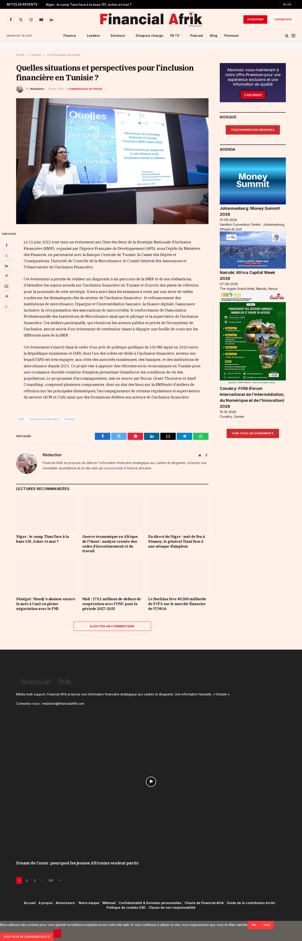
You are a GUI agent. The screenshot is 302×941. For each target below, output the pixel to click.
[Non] (57, 933)
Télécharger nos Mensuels (253, 129)
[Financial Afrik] (151, 19)
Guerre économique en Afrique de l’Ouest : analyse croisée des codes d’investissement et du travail (110, 543)
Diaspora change (149, 35)
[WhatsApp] (6, 306)
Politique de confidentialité (27, 936)
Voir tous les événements (253, 433)
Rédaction (37, 88)
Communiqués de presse (85, 88)
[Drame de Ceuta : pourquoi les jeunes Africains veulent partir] (151, 782)
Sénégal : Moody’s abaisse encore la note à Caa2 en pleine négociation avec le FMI (45, 604)
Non (267, 925)
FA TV (174, 35)
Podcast (196, 35)
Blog (287, 4)
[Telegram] (6, 296)
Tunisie (69, 419)
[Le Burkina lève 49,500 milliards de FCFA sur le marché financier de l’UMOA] (178, 576)
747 (51, 880)
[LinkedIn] (6, 266)
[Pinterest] (6, 276)
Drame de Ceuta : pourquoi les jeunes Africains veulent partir (77, 863)
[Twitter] (6, 255)
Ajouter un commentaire (112, 626)
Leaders (93, 35)
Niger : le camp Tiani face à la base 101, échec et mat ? (89, 4)
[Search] (286, 36)
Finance (69, 35)
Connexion (283, 19)
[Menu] (293, 36)
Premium (231, 35)
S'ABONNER (255, 19)
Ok (254, 925)
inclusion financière (44, 419)
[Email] (6, 286)
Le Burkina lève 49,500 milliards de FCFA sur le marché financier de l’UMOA (177, 604)
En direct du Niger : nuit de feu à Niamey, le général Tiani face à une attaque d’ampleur (176, 541)
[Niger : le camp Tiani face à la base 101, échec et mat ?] (46, 514)
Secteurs (118, 35)
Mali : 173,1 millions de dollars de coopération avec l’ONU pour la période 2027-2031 (111, 604)
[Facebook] (6, 245)
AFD (21, 419)
